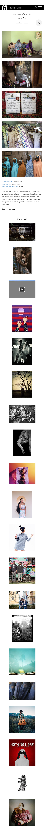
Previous (19, 23)
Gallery (19, 7)
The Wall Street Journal (10, 187)
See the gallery (8, 209)
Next (26, 23)
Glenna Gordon (7, 182)
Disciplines (12, 7)
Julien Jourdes (7, 184)
